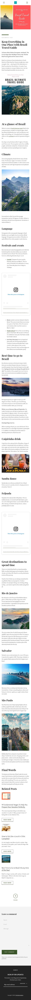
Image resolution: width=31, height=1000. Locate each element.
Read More (7, 820)
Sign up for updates (15, 975)
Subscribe (22, 983)
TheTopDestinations (19, 995)
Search (15, 970)
